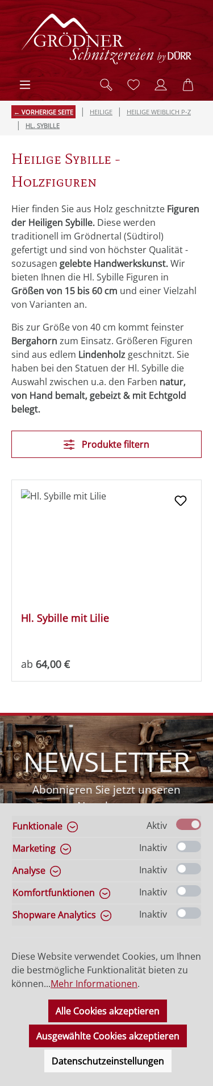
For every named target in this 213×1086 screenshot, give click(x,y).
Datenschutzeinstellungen (108, 1061)
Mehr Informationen (94, 983)
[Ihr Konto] (160, 84)
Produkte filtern (114, 444)
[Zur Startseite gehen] (107, 39)
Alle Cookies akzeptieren (108, 1011)
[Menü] (25, 84)
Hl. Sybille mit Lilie (65, 618)
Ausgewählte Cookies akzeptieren (107, 1036)
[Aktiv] (188, 824)
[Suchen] (106, 84)
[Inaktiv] (188, 846)
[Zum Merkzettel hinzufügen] (180, 500)
